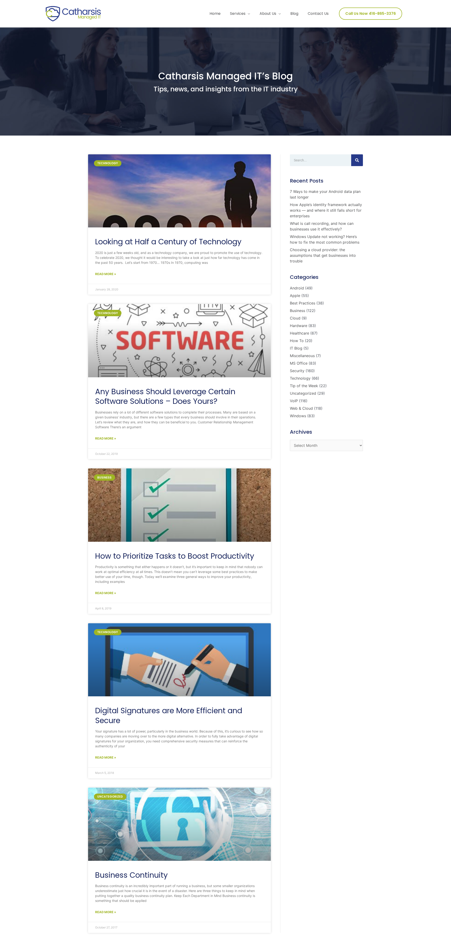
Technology (300, 378)
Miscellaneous (302, 355)
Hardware (298, 325)
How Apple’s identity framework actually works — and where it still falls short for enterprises (326, 210)
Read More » (105, 274)
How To (297, 340)
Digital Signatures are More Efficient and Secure (168, 715)
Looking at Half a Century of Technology (168, 241)
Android (297, 288)
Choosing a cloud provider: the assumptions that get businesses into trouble (323, 255)
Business (297, 310)
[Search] (357, 160)
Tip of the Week (304, 385)
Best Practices (302, 303)
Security (297, 370)
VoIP (294, 400)
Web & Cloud (301, 408)
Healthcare (299, 333)
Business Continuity (131, 875)
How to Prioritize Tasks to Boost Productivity (174, 556)
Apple (295, 295)
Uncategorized (303, 393)
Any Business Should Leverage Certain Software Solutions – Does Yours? (165, 396)
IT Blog (296, 348)
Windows (298, 415)
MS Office (298, 363)
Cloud (295, 318)
